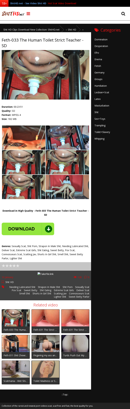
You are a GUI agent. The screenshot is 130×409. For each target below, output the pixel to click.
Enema (98, 59)
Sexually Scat (82, 287)
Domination (100, 39)
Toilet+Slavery (102, 132)
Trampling (99, 125)
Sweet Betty (30, 290)
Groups (98, 79)
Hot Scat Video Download (62, 3)
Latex (97, 99)
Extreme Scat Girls (64, 290)
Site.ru (12, 13)
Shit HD (9, 282)
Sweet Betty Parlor (79, 296)
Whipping (99, 138)
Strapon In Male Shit (49, 287)
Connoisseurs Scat (79, 293)
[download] (28, 229)
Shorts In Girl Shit (41, 293)
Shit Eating (45, 290)
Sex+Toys (99, 118)
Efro (96, 52)
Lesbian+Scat (101, 92)
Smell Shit (24, 293)
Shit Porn (68, 287)
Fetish (97, 65)
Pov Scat (16, 290)
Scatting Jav (60, 293)
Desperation (101, 46)
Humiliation (100, 85)
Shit (96, 112)
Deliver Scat (82, 290)
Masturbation (101, 105)
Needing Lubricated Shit (22, 287)
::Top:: (65, 394)
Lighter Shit (60, 296)
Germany (99, 72)
